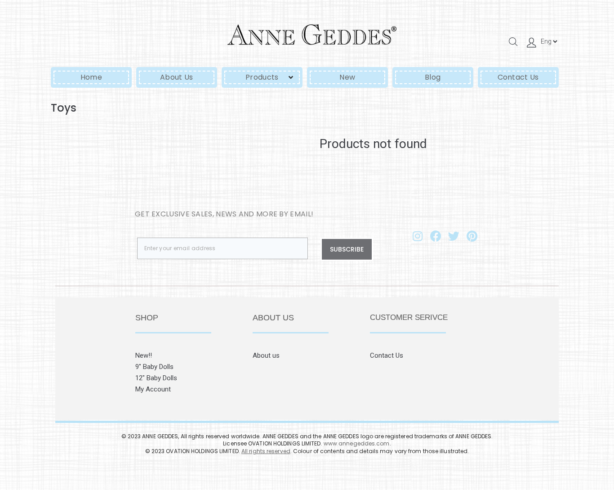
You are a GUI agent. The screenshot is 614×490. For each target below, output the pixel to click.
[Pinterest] (472, 236)
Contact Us (386, 355)
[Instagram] (418, 236)
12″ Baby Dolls (156, 378)
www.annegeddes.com (357, 443)
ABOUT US (273, 317)
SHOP (146, 317)
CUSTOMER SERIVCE (409, 317)
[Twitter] (454, 236)
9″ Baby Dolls (154, 367)
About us (266, 355)
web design (293, 459)
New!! (143, 355)
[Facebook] (436, 236)
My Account (153, 389)
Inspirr (328, 459)
